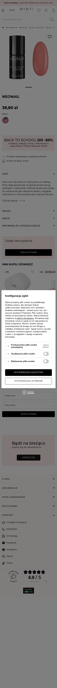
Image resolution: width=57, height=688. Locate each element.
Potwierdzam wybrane (28, 381)
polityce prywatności (25, 318)
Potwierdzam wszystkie (28, 372)
